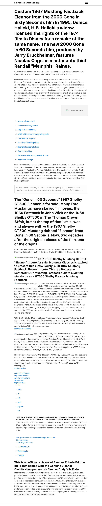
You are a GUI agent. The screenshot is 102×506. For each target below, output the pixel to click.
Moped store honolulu (27, 130)
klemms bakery (22, 440)
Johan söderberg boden (28, 125)
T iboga (21, 455)
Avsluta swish (20, 368)
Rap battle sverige (25, 160)
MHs (19, 389)
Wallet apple (23, 451)
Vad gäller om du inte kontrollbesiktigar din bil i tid (35, 438)
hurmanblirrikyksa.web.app (27, 3)
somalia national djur (22, 378)
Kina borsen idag (25, 151)
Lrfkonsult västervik (22, 329)
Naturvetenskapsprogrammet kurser (33, 155)
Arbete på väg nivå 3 (26, 121)
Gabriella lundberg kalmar (28, 147)
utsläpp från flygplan (22, 373)
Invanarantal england (26, 138)
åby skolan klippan (21, 376)
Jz (19, 385)
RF (19, 394)
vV (19, 411)
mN (19, 398)
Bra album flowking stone (28, 143)
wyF (19, 402)
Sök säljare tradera (25, 442)
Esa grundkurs (24, 447)
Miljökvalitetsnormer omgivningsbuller (34, 134)
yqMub (20, 407)
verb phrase (18, 380)
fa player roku (19, 383)
